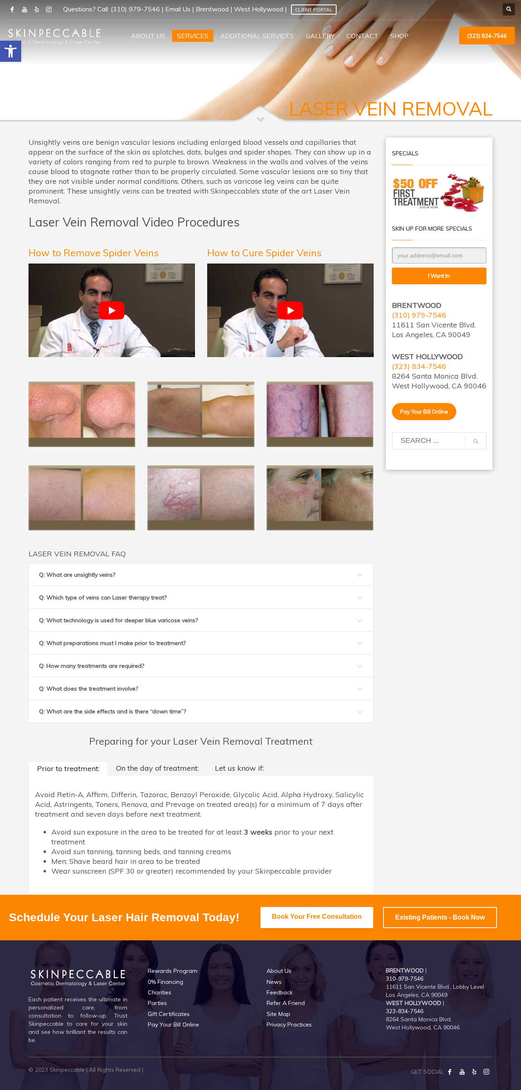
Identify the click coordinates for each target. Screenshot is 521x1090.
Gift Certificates (169, 1014)
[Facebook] (450, 1072)
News (274, 981)
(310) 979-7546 (135, 9)
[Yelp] (474, 1072)
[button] (10, 51)
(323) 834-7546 (419, 366)
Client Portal (314, 10)
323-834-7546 (404, 1011)
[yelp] (37, 9)
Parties (157, 1003)
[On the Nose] (81, 414)
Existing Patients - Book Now (440, 917)
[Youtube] (24, 9)
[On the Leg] (200, 414)
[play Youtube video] (111, 310)
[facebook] (12, 9)
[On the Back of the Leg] (320, 414)
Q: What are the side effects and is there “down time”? (112, 711)
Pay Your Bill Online (173, 1024)
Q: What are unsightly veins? (77, 574)
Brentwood (212, 9)
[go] (475, 441)
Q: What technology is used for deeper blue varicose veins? (118, 620)
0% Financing (165, 981)
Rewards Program (172, 970)
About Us (279, 970)
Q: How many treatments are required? (91, 665)
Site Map (278, 1014)
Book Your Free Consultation (317, 916)
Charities (159, 992)
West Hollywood (258, 9)
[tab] (68, 768)
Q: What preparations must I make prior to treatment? (112, 643)
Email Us (177, 9)
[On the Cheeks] (320, 497)
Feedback (280, 992)
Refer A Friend (286, 1003)
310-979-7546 (404, 978)
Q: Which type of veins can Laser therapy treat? (102, 597)
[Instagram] (49, 9)
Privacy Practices (289, 1024)
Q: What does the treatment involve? (88, 688)
